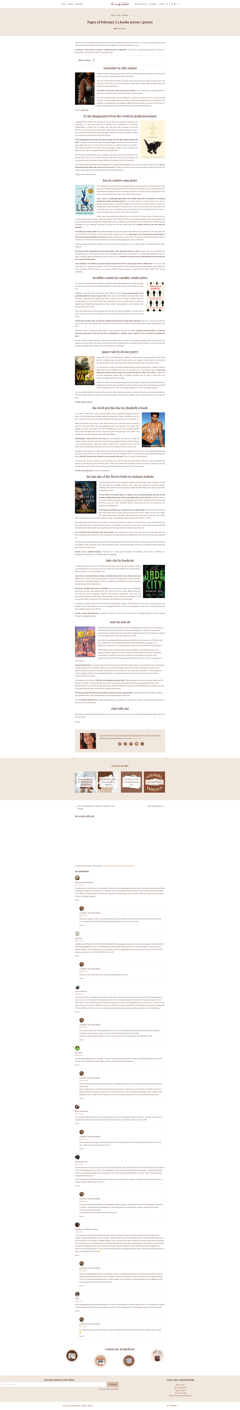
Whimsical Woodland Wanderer (180, 1396)
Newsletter (79, 4)
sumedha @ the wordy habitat (89, 913)
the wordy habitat (120, 4)
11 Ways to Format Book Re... (162, 1355)
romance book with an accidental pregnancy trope (118, 414)
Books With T (180, 1385)
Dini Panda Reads (180, 1388)
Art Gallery (153, 4)
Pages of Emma (180, 1390)
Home (63, 4)
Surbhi (141, 283)
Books (126, 15)
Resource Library (141, 4)
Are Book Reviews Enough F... (106, 1360)
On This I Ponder (180, 1393)
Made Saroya (87, 1406)
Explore (70, 4)
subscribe (112, 1384)
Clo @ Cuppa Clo (81, 991)
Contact (161, 4)
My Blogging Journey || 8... (134, 1360)
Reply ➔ (77, 900)
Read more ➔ (137, 738)
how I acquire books (127, 186)
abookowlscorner (81, 1162)
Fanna (127, 488)
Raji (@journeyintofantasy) (84, 882)
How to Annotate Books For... (77, 1355)
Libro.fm (132, 482)
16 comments (121, 29)
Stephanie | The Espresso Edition (86, 1229)
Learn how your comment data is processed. (118, 866)
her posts (107, 490)
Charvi (77, 1299)
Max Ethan (78, 1053)
